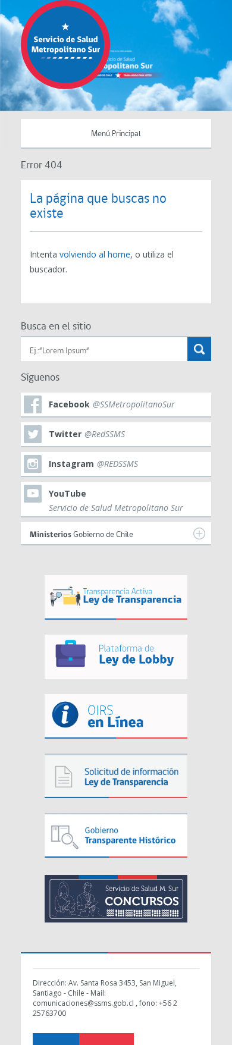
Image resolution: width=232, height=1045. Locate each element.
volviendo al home (94, 254)
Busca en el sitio (56, 326)
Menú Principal (116, 134)
